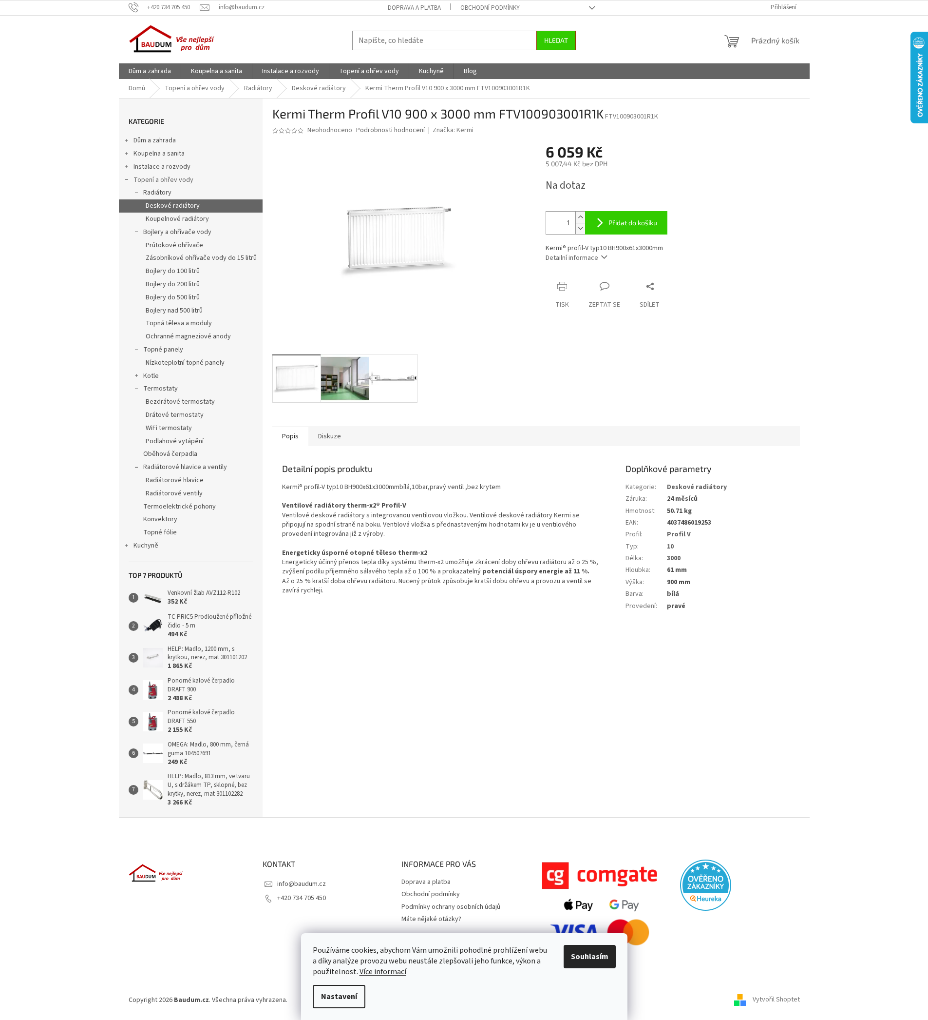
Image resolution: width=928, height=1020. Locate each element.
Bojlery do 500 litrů (173, 297)
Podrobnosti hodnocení (390, 130)
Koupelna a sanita (159, 153)
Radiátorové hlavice (175, 480)
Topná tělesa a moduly (179, 323)
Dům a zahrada (154, 140)
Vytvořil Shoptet (776, 1000)
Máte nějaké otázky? (431, 919)
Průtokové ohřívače (174, 245)
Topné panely (163, 349)
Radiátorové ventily (174, 493)
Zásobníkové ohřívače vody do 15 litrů (201, 258)
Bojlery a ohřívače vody (177, 232)
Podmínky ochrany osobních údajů (450, 907)
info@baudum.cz (301, 884)
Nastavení (339, 996)
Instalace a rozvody (161, 167)
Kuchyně (145, 545)
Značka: (453, 130)
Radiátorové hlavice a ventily (185, 467)
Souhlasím (589, 956)
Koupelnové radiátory (177, 219)
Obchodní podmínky (490, 7)
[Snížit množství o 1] (580, 228)
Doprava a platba (414, 7)
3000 (674, 558)
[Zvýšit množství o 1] (580, 217)
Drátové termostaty (175, 415)
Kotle (151, 376)
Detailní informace (572, 258)
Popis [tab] (290, 436)
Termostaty (160, 388)
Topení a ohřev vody (163, 180)
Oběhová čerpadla (170, 454)
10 (670, 546)
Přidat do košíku (632, 222)
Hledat (556, 40)
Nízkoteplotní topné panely (185, 363)
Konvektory (160, 519)
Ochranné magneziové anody (188, 336)
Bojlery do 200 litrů (173, 284)
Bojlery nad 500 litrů (174, 310)
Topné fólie (160, 532)
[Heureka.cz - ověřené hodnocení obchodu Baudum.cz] (705, 885)
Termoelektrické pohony (179, 506)
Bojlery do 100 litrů (173, 271)
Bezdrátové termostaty (180, 402)
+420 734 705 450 (301, 898)
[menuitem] (150, 71)
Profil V (679, 534)
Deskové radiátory (173, 206)
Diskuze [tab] (329, 436)
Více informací (383, 971)
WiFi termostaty (169, 428)
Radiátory (157, 192)
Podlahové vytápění (175, 441)
